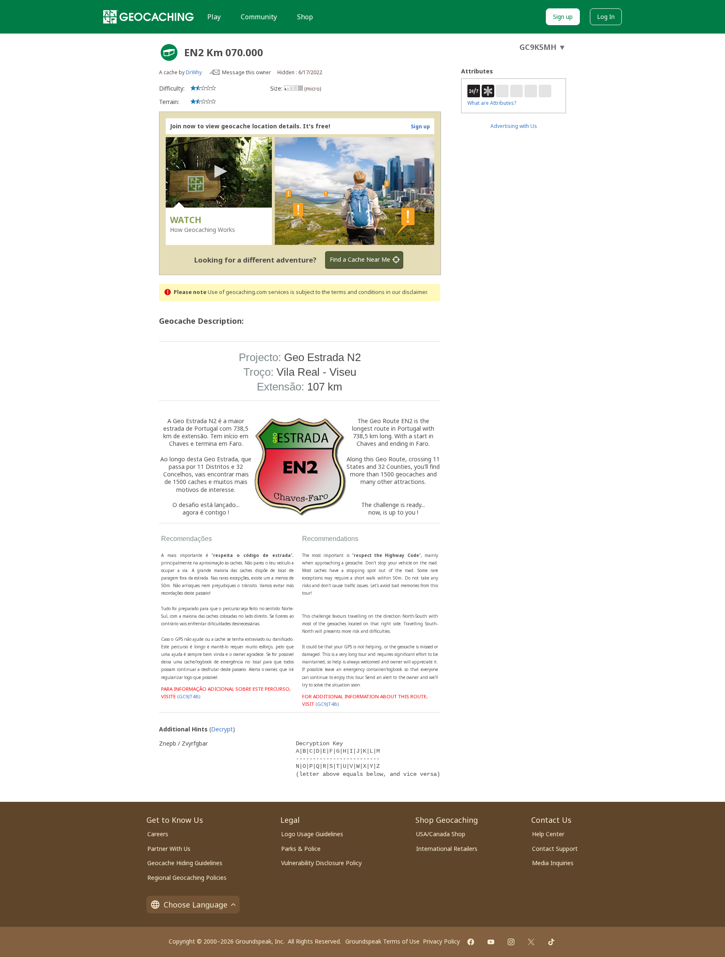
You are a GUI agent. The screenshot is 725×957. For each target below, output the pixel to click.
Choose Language (195, 905)
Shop (305, 16)
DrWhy (194, 72)
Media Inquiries (553, 863)
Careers (157, 834)
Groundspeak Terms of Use (382, 941)
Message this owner (246, 72)
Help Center (548, 834)
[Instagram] (511, 942)
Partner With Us (168, 849)
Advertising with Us (513, 126)
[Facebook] (471, 942)
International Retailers (446, 849)
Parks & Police (301, 849)
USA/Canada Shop (440, 834)
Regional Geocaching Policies (187, 878)
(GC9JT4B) (188, 696)
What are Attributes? (491, 103)
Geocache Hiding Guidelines (184, 863)
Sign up (563, 17)
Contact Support (555, 849)
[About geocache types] (169, 52)
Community (259, 16)
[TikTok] (551, 942)
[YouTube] (491, 942)
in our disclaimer (406, 292)
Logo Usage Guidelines (312, 834)
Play (214, 16)
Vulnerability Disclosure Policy (321, 863)
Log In (606, 17)
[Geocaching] (148, 16)
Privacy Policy (441, 941)
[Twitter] (531, 942)
